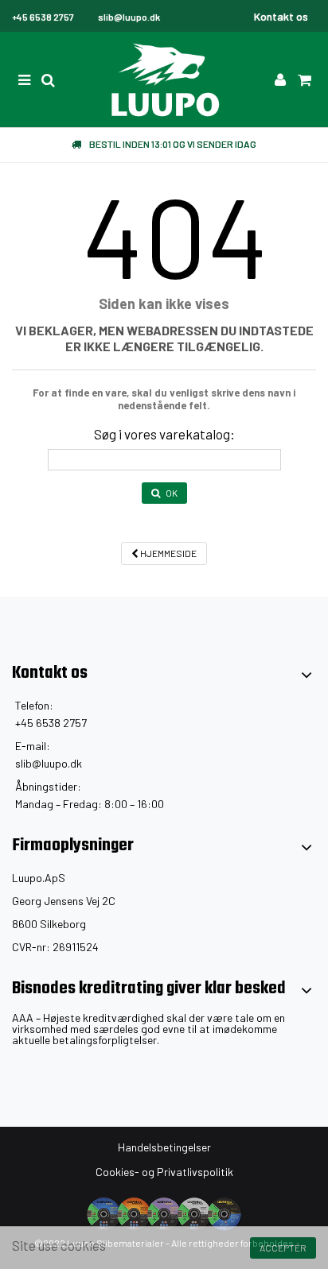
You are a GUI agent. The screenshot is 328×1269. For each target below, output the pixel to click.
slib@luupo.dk (48, 763)
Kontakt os (281, 16)
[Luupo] (164, 79)
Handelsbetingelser (164, 1147)
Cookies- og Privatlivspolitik (164, 1171)
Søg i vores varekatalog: (164, 434)
